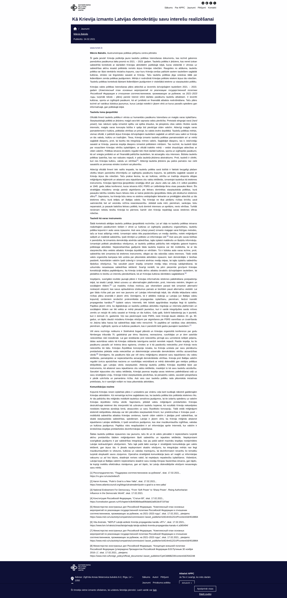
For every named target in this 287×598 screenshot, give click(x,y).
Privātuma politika (161, 582)
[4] (185, 273)
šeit (155, 590)
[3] (168, 236)
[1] (137, 160)
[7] (190, 325)
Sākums (169, 7)
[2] (96, 196)
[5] (110, 285)
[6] (114, 302)
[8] (97, 354)
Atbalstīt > (187, 583)
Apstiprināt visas (205, 588)
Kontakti (212, 7)
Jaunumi (191, 7)
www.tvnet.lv (96, 48)
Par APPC (180, 7)
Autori (155, 577)
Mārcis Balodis (81, 34)
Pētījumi (202, 7)
